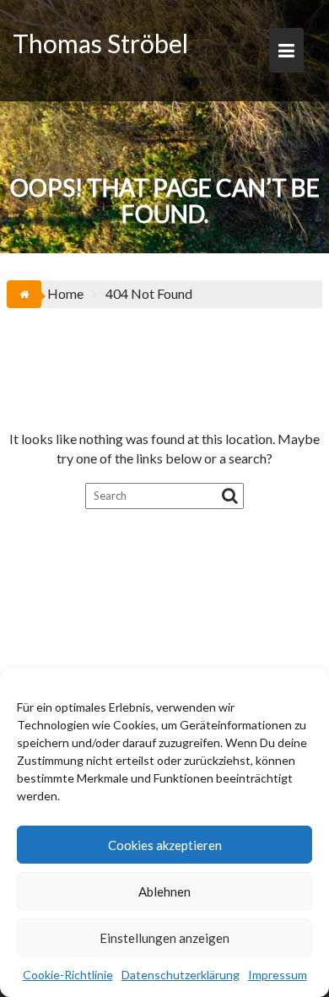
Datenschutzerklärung (180, 974)
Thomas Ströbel (100, 43)
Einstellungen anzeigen (164, 938)
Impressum (277, 974)
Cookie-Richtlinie (68, 974)
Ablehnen (164, 891)
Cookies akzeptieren (165, 845)
